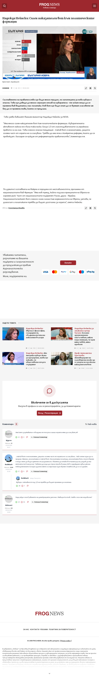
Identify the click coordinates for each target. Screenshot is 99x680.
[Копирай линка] (86, 88)
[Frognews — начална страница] (49, 613)
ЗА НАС (26, 629)
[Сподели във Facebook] (90, 88)
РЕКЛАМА (44, 629)
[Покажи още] (49, 673)
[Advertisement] (49, 161)
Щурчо (9, 440)
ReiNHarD (8, 464)
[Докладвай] (27, 437)
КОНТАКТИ (34, 629)
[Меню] (94, 5)
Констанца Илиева (16, 208)
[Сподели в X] (95, 88)
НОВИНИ (5, 88)
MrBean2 (8, 505)
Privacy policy (66, 641)
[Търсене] (4, 5)
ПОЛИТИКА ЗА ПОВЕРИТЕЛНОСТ (62, 629)
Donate (68, 262)
